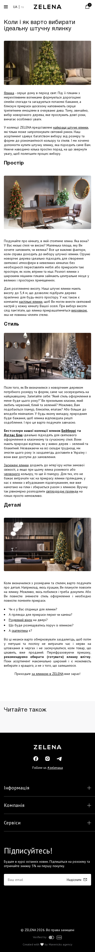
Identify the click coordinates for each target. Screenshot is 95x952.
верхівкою (79, 310)
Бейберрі (68, 430)
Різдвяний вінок (20, 620)
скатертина (20, 630)
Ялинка (9, 93)
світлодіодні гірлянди (62, 491)
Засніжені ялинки (16, 465)
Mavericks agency (60, 944)
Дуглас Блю (13, 435)
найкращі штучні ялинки (70, 127)
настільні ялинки (30, 301)
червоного (12, 474)
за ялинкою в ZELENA (47, 674)
